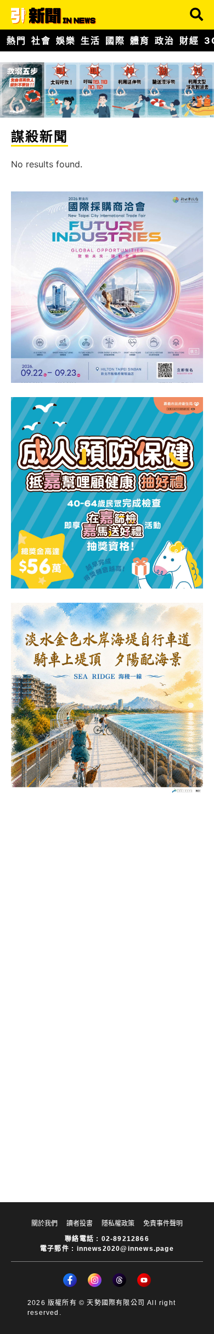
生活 (90, 40)
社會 (40, 40)
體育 (139, 40)
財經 (189, 40)
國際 (115, 40)
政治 (164, 40)
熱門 (16, 40)
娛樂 (65, 40)
